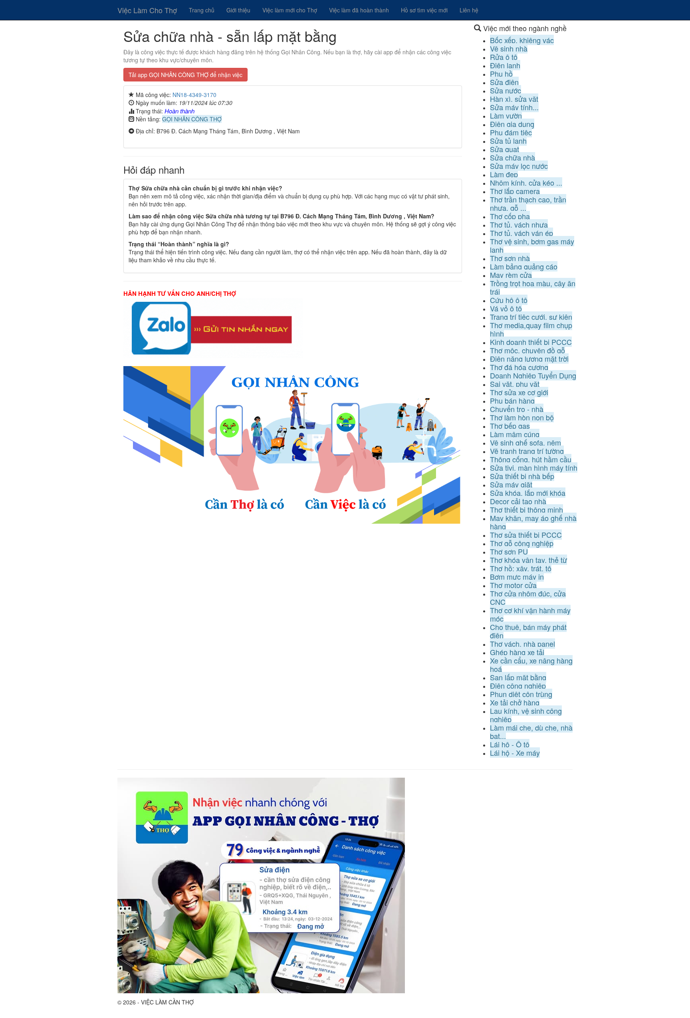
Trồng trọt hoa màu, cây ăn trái (532, 287)
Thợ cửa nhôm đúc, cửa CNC (528, 597)
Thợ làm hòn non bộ (522, 417)
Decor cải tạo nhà (518, 501)
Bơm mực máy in (517, 576)
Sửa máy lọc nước (519, 165)
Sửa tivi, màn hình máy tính (533, 467)
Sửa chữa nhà (512, 157)
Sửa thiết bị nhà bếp (522, 476)
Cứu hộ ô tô (508, 300)
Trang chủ (201, 10)
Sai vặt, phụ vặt (514, 383)
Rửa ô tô (504, 56)
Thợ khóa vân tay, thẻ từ (528, 560)
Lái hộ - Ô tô (509, 744)
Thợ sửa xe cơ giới (519, 392)
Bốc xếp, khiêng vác (522, 40)
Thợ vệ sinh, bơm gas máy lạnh (532, 245)
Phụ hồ (501, 73)
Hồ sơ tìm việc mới (424, 10)
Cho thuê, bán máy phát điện (528, 631)
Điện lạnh (505, 65)
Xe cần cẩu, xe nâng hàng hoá (531, 664)
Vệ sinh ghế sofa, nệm (525, 442)
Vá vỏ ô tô (506, 308)
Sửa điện (504, 82)
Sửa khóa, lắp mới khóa (527, 492)
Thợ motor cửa (513, 585)
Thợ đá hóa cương (519, 367)
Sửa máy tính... (514, 107)
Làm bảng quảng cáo (523, 266)
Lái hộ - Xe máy (515, 752)
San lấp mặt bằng (518, 677)
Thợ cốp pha (510, 216)
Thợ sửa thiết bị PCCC (526, 534)
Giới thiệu (238, 10)
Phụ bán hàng (512, 400)
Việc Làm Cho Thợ (147, 10)
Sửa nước (505, 90)
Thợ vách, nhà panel (522, 643)
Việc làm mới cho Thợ (289, 10)
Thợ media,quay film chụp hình (531, 329)
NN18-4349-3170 (194, 95)
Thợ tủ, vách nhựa (519, 224)
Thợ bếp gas (510, 425)
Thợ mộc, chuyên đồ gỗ (527, 350)
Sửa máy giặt (511, 484)
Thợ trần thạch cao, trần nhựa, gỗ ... (528, 203)
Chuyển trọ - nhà (516, 409)
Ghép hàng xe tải (517, 652)
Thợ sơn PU (509, 551)
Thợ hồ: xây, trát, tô (520, 568)
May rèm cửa (511, 274)
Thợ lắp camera (515, 191)
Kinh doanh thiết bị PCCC (531, 342)
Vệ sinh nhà (508, 48)
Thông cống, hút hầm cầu (530, 459)
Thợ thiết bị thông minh (526, 509)
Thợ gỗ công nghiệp (521, 543)
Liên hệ (469, 10)
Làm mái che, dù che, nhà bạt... (531, 731)
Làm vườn (506, 115)
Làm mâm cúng (514, 434)
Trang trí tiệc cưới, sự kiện (531, 316)
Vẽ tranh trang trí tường (527, 451)
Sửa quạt (504, 149)
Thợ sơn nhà (510, 258)
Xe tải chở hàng (514, 702)
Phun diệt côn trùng (521, 694)
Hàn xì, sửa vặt (514, 98)
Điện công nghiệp (518, 685)
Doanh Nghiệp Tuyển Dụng (533, 375)
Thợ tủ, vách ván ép (521, 233)
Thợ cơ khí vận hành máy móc (530, 614)
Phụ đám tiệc (511, 132)
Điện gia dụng (512, 124)
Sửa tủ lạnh (508, 140)
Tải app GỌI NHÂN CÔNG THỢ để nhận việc (185, 75)
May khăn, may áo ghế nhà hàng (533, 522)
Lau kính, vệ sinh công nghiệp (526, 714)
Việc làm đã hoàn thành (359, 10)
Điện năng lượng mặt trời (529, 358)
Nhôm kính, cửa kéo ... (526, 182)
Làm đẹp (504, 174)
